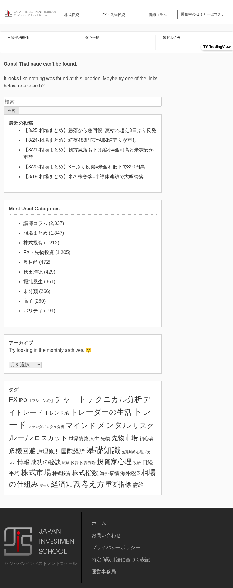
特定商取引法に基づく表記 (121, 559)
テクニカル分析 (114, 399)
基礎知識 (103, 450)
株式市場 (36, 472)
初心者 (146, 438)
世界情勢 (78, 438)
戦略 (65, 463)
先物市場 (124, 438)
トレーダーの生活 (101, 412)
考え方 (92, 484)
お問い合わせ (106, 535)
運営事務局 (104, 571)
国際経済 (73, 451)
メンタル (114, 425)
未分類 (30, 291)
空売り (45, 485)
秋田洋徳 (33, 271)
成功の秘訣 (46, 462)
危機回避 (22, 451)
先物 (105, 438)
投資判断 (88, 463)
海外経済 (130, 473)
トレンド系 (57, 413)
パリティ (33, 310)
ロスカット (51, 437)
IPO (23, 400)
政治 (137, 463)
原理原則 (48, 451)
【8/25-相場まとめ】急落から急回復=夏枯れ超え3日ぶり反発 (89, 130)
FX (13, 399)
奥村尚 (30, 262)
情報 (23, 462)
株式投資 (71, 15)
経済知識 (65, 484)
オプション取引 (41, 401)
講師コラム (158, 15)
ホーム (99, 523)
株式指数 (85, 473)
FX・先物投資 (113, 15)
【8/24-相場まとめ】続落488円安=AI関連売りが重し (80, 140)
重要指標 (118, 484)
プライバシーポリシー (116, 547)
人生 (94, 438)
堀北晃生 (33, 281)
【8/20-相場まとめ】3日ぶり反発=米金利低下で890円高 (84, 166)
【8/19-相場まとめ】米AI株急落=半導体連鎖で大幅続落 (83, 176)
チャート (70, 399)
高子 (28, 301)
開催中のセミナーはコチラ (203, 14)
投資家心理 (114, 462)
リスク (143, 426)
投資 (75, 463)
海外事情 (109, 473)
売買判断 (128, 452)
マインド (81, 425)
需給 (138, 484)
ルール (21, 437)
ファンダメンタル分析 (46, 427)
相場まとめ (35, 233)
